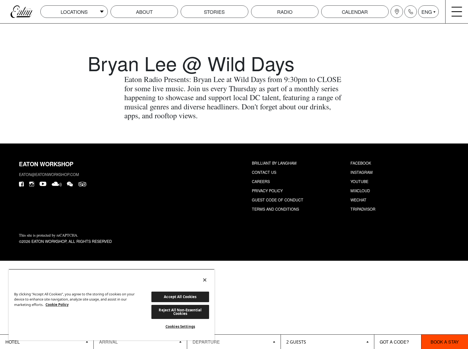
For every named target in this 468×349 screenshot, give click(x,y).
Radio (284, 11)
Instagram (361, 172)
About (144, 11)
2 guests (296, 342)
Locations (74, 11)
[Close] (205, 280)
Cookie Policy (57, 304)
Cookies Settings (180, 326)
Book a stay (445, 342)
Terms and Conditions (275, 209)
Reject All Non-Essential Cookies (180, 312)
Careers (261, 181)
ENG (426, 11)
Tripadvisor (362, 209)
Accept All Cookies (180, 296)
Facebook (360, 163)
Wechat (358, 200)
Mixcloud (360, 190)
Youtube (359, 181)
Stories (214, 11)
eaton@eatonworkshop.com (49, 174)
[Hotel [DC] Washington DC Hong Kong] (46, 341)
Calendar (355, 11)
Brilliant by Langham (274, 163)
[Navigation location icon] (397, 11)
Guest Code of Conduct (277, 200)
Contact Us (264, 172)
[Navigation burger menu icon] (456, 12)
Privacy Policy (267, 190)
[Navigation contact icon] (410, 11)
